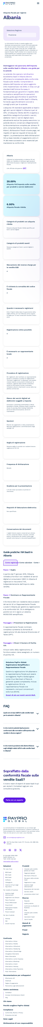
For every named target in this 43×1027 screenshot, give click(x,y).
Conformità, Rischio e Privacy (14, 1012)
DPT (24, 168)
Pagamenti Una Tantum (12, 897)
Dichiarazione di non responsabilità (18, 1023)
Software (8, 880)
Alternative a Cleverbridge (13, 951)
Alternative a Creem (11, 964)
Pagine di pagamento (11, 983)
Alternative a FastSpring (12, 949)
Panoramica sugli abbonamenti (14, 986)
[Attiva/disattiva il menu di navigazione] (38, 3)
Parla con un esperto (14, 800)
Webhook (8, 981)
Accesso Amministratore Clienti (14, 995)
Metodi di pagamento (27, 924)
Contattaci (8, 992)
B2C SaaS (8, 875)
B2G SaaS (8, 877)
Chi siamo (7, 1001)
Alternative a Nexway (11, 966)
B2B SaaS (8, 872)
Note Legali (8, 1019)
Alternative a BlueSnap (12, 961)
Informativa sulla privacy (10, 861)
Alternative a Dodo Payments (14, 969)
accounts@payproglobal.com (15, 837)
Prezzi (24, 930)
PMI (6, 921)
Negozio (25, 934)
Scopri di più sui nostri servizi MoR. (21, 695)
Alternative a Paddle (11, 944)
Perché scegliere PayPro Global (16, 1006)
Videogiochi (8, 882)
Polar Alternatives (10, 971)
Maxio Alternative (10, 956)
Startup (7, 918)
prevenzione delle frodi (31, 894)
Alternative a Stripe (11, 941)
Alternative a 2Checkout (12, 946)
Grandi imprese (10, 923)
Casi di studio (28, 919)
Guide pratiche (28, 903)
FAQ (6, 997)
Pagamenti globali (29, 873)
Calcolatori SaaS (29, 917)
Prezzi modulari (10, 912)
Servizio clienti (28, 891)
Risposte (27, 901)
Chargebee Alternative (12, 954)
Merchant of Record (30, 875)
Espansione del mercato (31, 889)
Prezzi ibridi (8, 905)
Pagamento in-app (29, 882)
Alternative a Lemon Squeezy (14, 959)
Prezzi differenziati (11, 902)
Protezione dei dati (11, 1015)
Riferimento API (10, 978)
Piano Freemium (10, 900)
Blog (25, 910)
